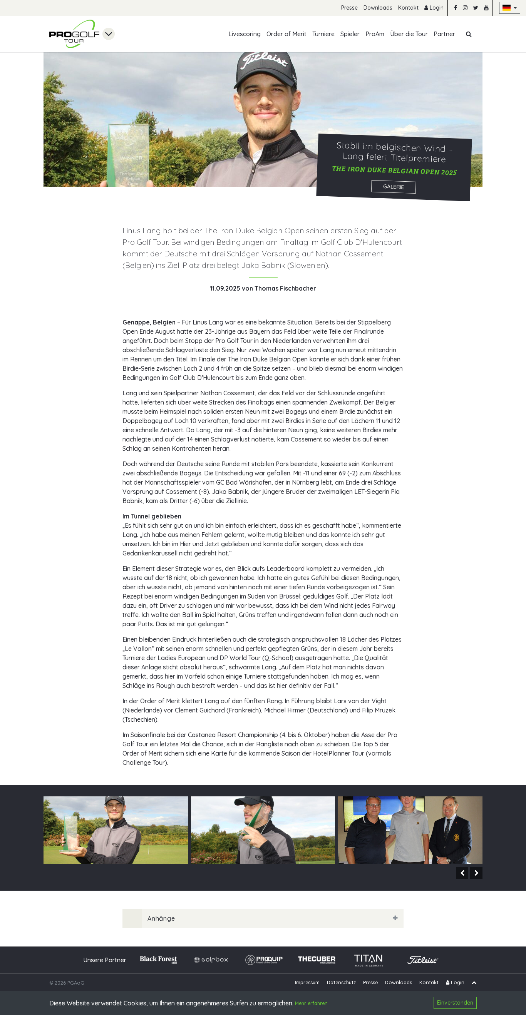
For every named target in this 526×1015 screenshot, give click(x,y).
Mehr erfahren (311, 1003)
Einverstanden (455, 1002)
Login (436, 7)
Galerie (393, 187)
